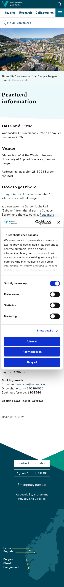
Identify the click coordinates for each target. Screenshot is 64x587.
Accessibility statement (32, 494)
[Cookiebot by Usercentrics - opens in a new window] (37, 222)
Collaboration (45, 12)
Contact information (32, 463)
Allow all (32, 341)
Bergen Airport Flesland (18, 194)
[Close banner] (58, 222)
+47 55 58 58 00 (34, 473)
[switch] (55, 294)
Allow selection (32, 351)
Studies (10, 12)
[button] (59, 4)
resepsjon (30, 384)
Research (25, 12)
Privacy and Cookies (32, 498)
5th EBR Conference (19, 22)
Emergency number (32, 484)
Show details (45, 330)
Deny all (32, 362)
